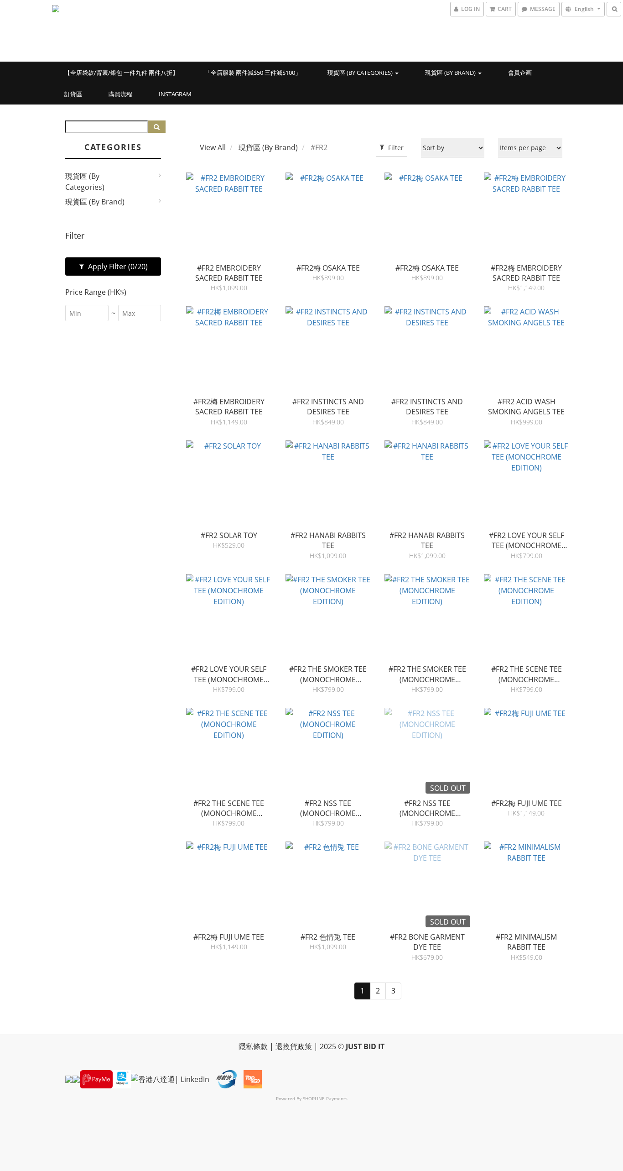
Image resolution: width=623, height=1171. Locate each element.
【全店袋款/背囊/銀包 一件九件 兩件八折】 (121, 72)
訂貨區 (73, 94)
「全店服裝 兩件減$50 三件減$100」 (253, 72)
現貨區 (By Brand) (451, 72)
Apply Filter (117, 266)
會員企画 (520, 72)
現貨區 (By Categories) (360, 72)
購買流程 (120, 94)
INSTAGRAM (175, 94)
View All (213, 147)
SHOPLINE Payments (325, 1098)
